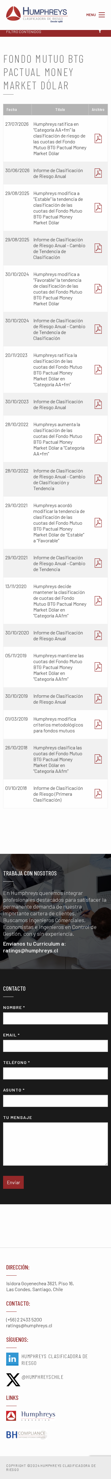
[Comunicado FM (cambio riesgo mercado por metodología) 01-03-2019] (98, 724)
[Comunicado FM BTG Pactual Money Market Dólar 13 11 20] (98, 601)
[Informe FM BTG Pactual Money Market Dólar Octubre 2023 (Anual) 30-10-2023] (98, 404)
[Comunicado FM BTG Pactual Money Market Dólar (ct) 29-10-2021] (98, 523)
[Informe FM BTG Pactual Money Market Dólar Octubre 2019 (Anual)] (98, 698)
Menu (102, 14)
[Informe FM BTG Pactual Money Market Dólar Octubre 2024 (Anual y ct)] (98, 329)
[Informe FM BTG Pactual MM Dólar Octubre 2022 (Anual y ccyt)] (98, 479)
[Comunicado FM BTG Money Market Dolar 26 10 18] (98, 759)
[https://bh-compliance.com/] (55, 1435)
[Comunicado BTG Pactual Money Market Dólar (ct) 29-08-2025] (98, 207)
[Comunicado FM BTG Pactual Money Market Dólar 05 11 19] (98, 667)
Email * (11, 1034)
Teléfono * (16, 1062)
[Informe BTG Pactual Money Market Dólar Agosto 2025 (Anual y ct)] (98, 248)
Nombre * (14, 1007)
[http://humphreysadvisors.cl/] (55, 1416)
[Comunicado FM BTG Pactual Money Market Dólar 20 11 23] (98, 369)
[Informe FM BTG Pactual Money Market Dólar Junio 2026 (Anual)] (98, 173)
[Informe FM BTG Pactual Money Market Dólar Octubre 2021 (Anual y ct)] (98, 563)
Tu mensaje (17, 1117)
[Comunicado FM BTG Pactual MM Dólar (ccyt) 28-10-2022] (98, 439)
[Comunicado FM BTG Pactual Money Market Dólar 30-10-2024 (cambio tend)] (98, 288)
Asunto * (14, 1089)
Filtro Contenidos (23, 31)
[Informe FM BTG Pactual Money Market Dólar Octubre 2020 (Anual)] (98, 635)
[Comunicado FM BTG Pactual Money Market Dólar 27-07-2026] (98, 138)
